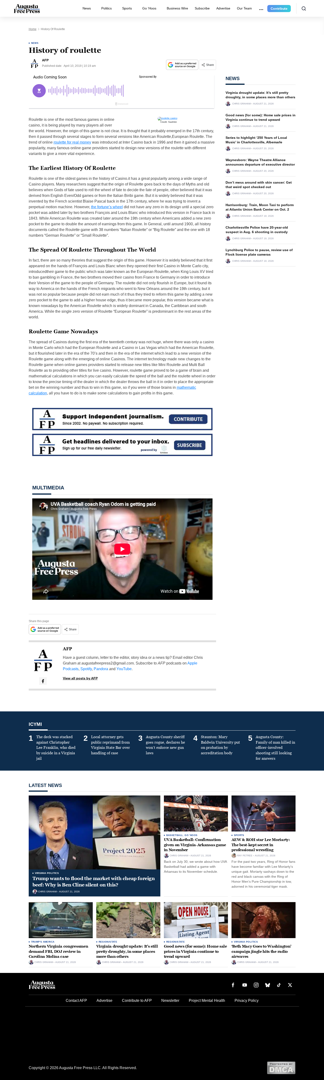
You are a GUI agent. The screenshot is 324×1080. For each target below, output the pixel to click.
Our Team (244, 8)
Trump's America (43, 941)
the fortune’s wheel (107, 207)
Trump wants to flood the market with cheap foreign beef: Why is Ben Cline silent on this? (93, 881)
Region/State (108, 941)
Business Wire (177, 8)
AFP (67, 649)
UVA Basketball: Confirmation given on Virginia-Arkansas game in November (195, 844)
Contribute (279, 8)
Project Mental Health (207, 1001)
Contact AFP (76, 1001)
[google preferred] (182, 65)
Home (33, 29)
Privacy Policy (247, 1001)
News (87, 8)
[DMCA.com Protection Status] (281, 1068)
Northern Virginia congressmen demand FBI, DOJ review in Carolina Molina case (58, 951)
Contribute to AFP (137, 1001)
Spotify (86, 669)
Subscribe (202, 8)
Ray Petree (244, 855)
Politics (106, 8)
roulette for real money (72, 142)
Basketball (174, 835)
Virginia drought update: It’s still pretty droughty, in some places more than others (127, 951)
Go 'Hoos (191, 835)
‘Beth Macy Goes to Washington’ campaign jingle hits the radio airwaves (261, 951)
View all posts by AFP (80, 678)
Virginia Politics (47, 873)
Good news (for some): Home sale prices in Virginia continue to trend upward (195, 951)
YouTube (124, 669)
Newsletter (170, 1001)
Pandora (101, 669)
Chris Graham (241, 104)
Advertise (223, 8)
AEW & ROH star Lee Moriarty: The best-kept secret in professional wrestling (260, 844)
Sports (127, 8)
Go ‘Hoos (149, 8)
